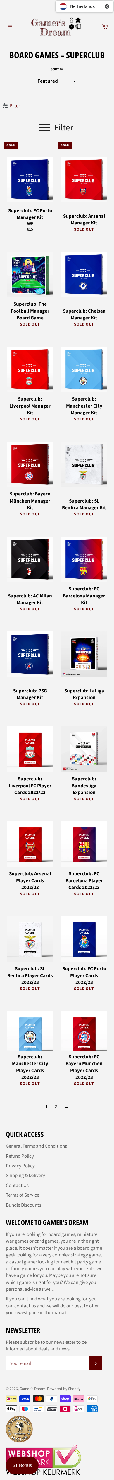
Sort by (57, 69)
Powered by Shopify (63, 1389)
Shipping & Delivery (25, 1175)
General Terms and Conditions (36, 1146)
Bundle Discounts (23, 1205)
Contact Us (17, 1185)
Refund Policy (20, 1156)
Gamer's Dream (32, 1389)
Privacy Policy (20, 1165)
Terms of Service (22, 1195)
